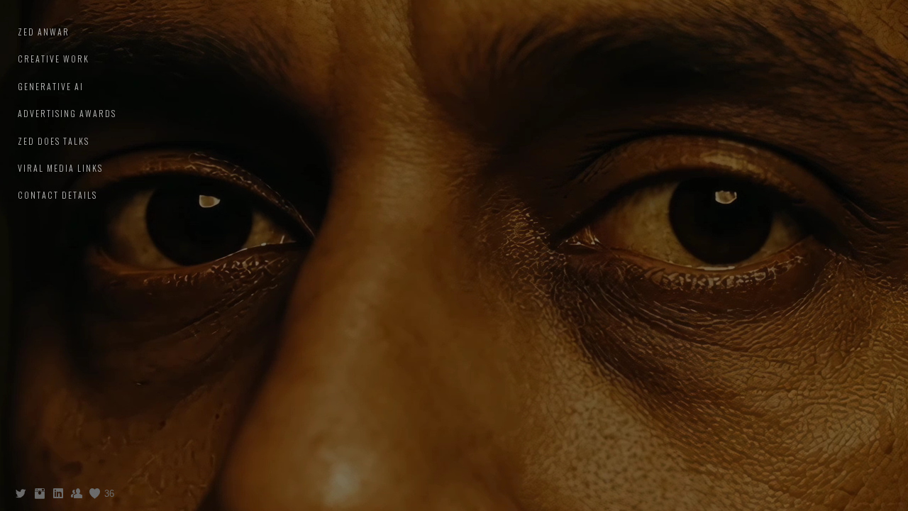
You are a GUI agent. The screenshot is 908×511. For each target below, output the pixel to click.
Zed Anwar (44, 32)
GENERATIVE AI (51, 86)
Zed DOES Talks (53, 141)
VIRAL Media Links (60, 168)
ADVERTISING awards (67, 113)
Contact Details (57, 195)
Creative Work (53, 59)
